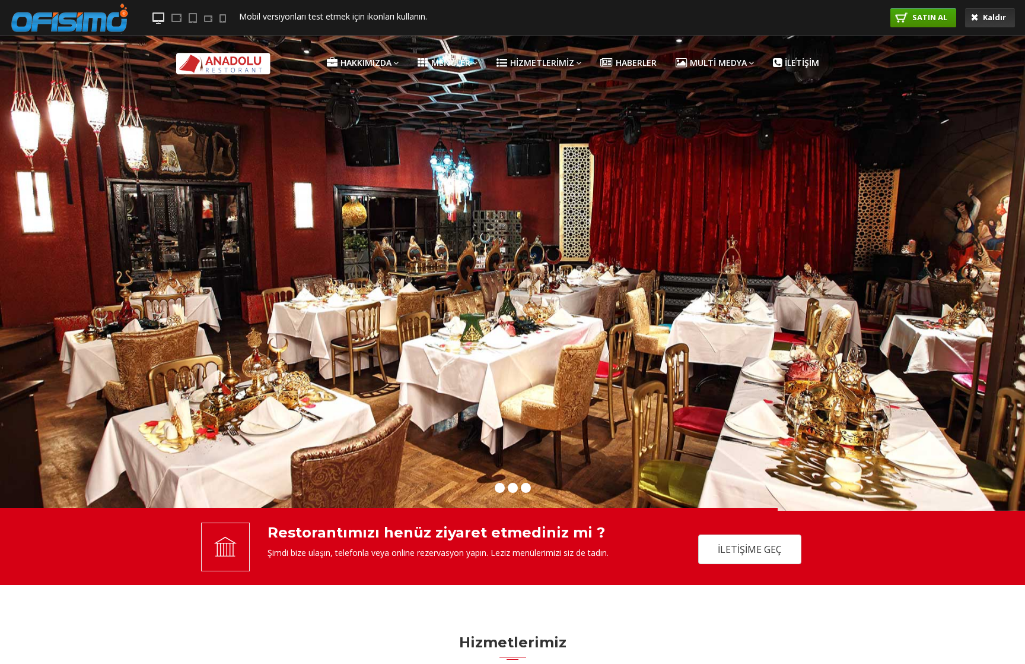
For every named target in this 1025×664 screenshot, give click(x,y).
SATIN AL (929, 17)
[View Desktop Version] (158, 18)
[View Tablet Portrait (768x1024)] (193, 18)
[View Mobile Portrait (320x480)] (222, 18)
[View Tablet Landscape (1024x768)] (176, 18)
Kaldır (993, 17)
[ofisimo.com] (69, 45)
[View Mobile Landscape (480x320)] (208, 18)
